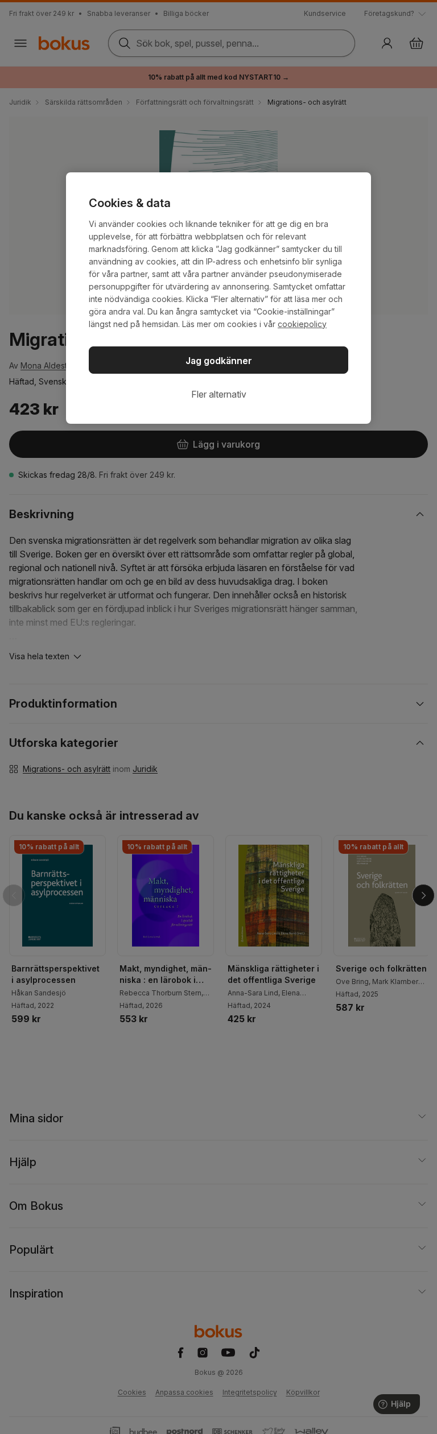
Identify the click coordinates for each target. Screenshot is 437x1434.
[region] (218, 298)
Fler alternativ (218, 394)
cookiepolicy (302, 324)
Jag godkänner (218, 360)
